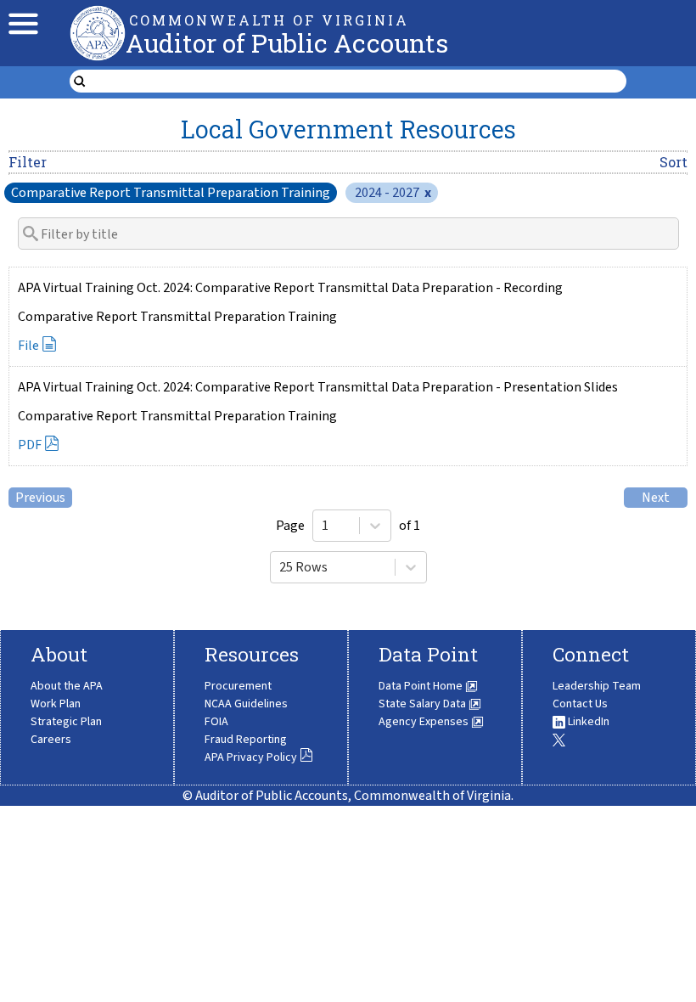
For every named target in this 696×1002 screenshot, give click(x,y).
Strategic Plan (66, 721)
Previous (40, 497)
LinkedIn (587, 721)
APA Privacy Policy (251, 757)
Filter (27, 162)
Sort (674, 162)
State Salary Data (424, 703)
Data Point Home (422, 686)
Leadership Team (597, 686)
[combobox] (323, 525)
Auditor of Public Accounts (287, 42)
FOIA (216, 721)
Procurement (238, 686)
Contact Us (580, 703)
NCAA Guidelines (246, 703)
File (28, 345)
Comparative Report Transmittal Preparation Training (170, 192)
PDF (30, 445)
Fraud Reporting (246, 739)
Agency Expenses (425, 721)
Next (656, 497)
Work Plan (56, 703)
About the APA (67, 686)
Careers (51, 739)
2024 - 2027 (393, 192)
